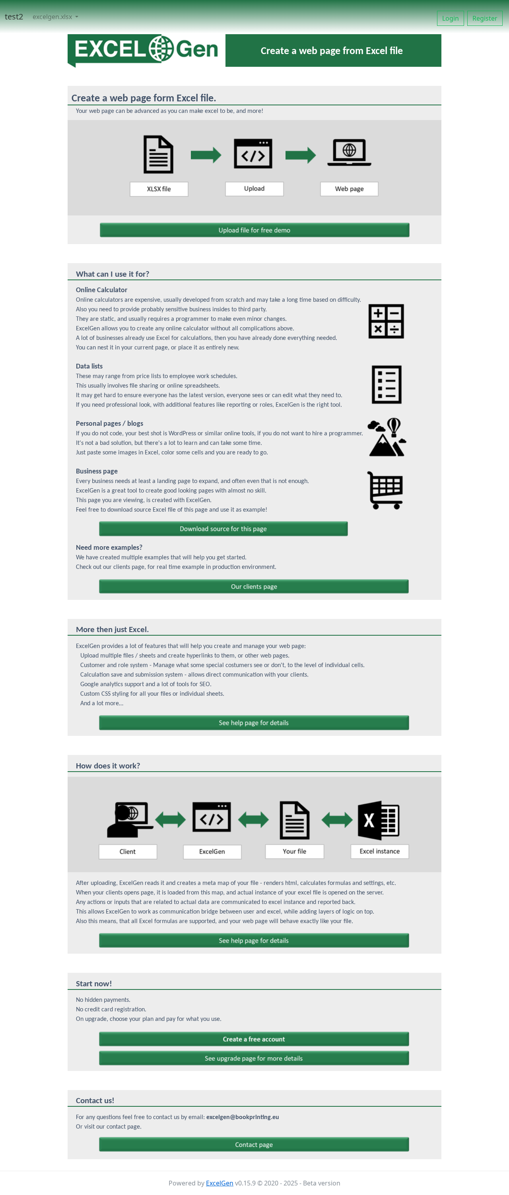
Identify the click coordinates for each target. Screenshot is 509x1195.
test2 (14, 16)
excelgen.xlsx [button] (53, 16)
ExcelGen (219, 1183)
